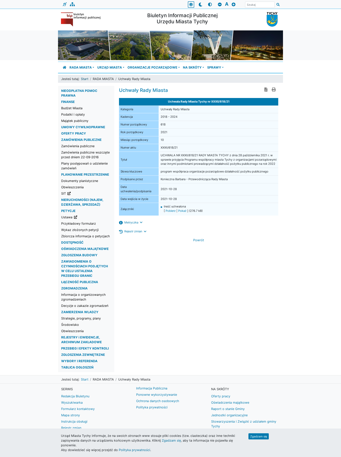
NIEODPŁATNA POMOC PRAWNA (79, 93)
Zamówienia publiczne (78, 146)
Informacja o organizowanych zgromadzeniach (83, 297)
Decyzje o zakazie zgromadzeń (84, 306)
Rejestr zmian (71, 428)
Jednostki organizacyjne (229, 415)
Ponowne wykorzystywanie (156, 395)
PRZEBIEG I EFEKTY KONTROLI (85, 348)
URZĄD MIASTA (109, 67)
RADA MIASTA (80, 67)
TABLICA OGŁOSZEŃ (77, 367)
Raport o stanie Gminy (228, 409)
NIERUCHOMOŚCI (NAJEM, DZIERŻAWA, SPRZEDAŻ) (82, 202)
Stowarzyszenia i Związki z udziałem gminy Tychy (243, 423)
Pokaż (182, 211)
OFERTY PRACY (73, 133)
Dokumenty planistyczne (79, 181)
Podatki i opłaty (73, 114)
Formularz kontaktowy (78, 409)
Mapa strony (70, 415)
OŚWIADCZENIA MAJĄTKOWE (85, 249)
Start (84, 79)
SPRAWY (214, 67)
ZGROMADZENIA (74, 288)
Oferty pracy (220, 396)
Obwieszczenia (72, 187)
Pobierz (171, 211)
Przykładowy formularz (78, 223)
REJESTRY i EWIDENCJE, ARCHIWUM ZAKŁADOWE (81, 339)
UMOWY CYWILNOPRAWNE (83, 127)
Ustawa (86, 217)
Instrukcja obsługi (74, 421)
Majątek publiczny (74, 121)
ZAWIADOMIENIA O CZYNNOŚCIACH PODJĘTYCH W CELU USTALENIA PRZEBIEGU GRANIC (84, 268)
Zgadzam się (258, 436)
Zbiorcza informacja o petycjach (85, 236)
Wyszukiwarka (72, 402)
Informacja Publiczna (151, 388)
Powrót (198, 240)
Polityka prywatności (152, 407)
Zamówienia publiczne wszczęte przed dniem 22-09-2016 (85, 154)
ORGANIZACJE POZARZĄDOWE (152, 67)
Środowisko (70, 325)
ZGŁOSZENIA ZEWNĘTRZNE (83, 355)
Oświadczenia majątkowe (230, 402)
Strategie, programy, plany (81, 318)
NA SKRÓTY (192, 67)
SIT (83, 193)
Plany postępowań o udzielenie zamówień (84, 165)
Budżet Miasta (71, 108)
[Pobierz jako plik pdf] (266, 90)
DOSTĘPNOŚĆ (72, 242)
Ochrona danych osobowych (157, 401)
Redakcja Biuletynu (75, 396)
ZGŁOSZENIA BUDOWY (79, 255)
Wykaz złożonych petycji (80, 230)
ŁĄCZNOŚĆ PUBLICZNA (79, 282)
